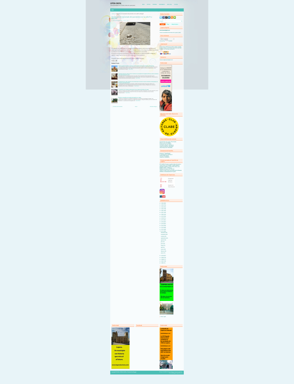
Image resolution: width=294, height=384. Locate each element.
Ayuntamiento (162, 4)
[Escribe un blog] (113, 60)
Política (148, 4)
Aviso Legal (163, 316)
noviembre (163, 234)
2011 (162, 231)
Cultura (176, 4)
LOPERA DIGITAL (115, 3)
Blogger (134, 372)
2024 (162, 207)
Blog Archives (175, 24)
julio (162, 241)
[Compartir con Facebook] (116, 60)
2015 (162, 223)
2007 (162, 261)
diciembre (163, 232)
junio (162, 243)
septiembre (163, 238)
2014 (162, 225)
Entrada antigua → (154, 106)
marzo (162, 249)
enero (162, 253)
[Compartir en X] (115, 60)
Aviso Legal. (169, 4)
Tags (168, 24)
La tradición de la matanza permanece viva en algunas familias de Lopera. (133, 89)
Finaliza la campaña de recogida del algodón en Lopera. (129, 97)
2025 (162, 205)
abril (162, 247)
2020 (162, 214)
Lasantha (180, 371)
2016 (162, 221)
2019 (162, 216)
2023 (162, 208)
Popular (162, 24)
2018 (162, 218)
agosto (162, 239)
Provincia (155, 4)
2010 (162, 255)
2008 (162, 259)
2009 (162, 257)
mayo (162, 245)
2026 (162, 203)
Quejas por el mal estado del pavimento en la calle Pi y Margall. (131, 17)
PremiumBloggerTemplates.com (176, 372)
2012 (162, 229)
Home (113, 13)
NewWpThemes (167, 371)
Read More (130, 69)
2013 (162, 227)
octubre (163, 236)
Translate (170, 40)
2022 (162, 210)
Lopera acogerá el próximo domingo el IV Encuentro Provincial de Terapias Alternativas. (136, 65)
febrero (162, 251)
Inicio (143, 4)
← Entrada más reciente (117, 106)
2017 (162, 219)
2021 (162, 212)
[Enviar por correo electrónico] (112, 60)
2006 (162, 262)
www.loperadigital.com (117, 20)
